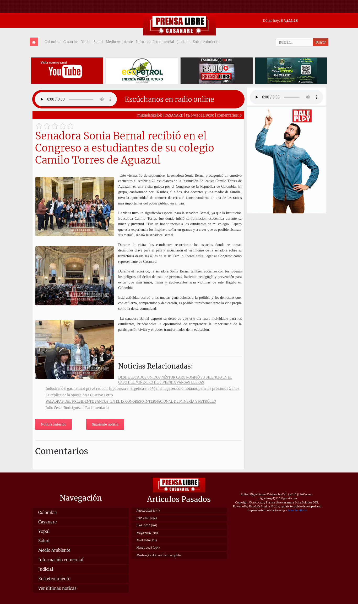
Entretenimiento (206, 42)
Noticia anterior (53, 424)
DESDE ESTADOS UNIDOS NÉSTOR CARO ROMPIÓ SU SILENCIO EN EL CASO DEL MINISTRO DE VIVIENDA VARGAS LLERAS (175, 379)
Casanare (70, 42)
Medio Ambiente (119, 42)
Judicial (183, 42)
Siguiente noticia (105, 424)
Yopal (85, 42)
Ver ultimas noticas (57, 588)
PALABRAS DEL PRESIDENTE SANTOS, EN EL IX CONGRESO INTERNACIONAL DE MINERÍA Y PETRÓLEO (131, 401)
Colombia (52, 42)
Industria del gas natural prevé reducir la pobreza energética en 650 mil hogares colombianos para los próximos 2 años (142, 388)
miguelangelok (149, 115)
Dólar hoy (271, 20)
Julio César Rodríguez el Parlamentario (77, 408)
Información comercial (155, 42)
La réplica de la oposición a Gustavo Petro (79, 395)
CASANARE (174, 115)
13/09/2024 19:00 (200, 115)
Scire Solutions (297, 510)
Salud (98, 42)
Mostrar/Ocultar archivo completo (159, 555)
